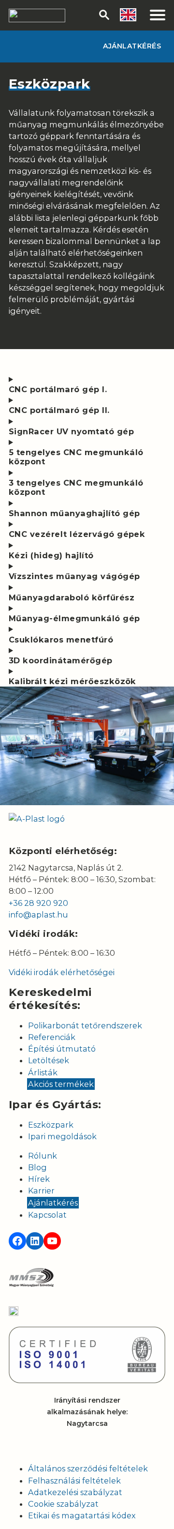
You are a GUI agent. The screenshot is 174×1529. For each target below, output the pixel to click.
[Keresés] (104, 15)
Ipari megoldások (62, 1136)
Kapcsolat (47, 1215)
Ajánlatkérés (132, 46)
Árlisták (43, 1072)
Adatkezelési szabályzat (75, 1492)
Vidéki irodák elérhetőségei (62, 972)
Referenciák (51, 1037)
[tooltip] (128, 14)
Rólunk (42, 1156)
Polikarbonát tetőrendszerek (85, 1025)
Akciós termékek (61, 1084)
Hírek (39, 1179)
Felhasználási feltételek (74, 1480)
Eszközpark (50, 1125)
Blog (37, 1167)
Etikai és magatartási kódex (82, 1515)
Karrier (41, 1190)
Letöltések (48, 1060)
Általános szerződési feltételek (88, 1468)
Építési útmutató (62, 1049)
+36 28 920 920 (38, 903)
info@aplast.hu (38, 914)
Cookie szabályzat (63, 1504)
